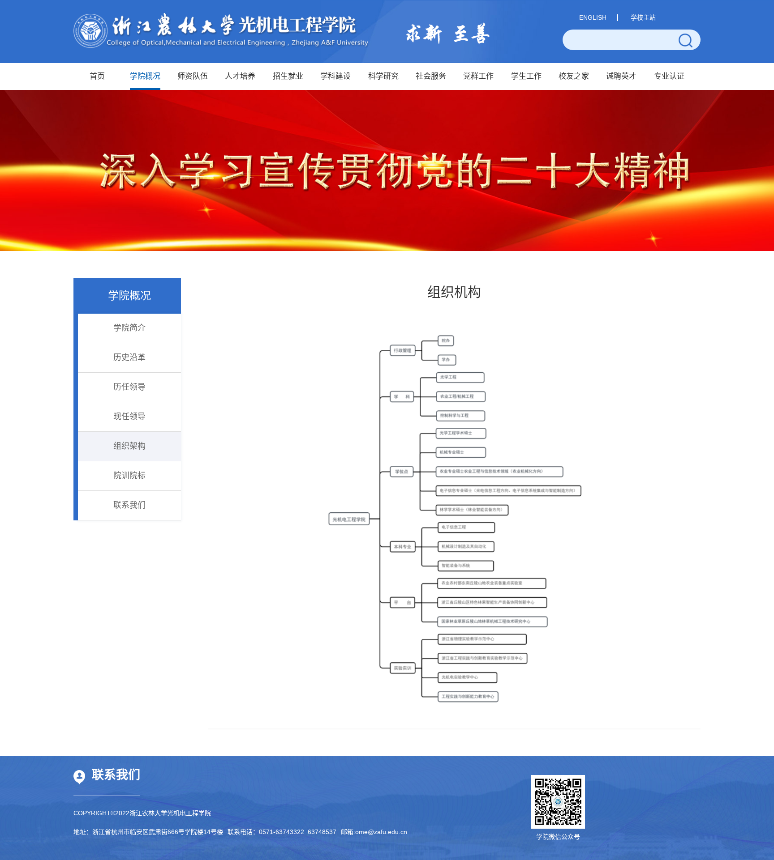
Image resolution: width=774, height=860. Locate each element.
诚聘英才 (621, 76)
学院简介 (129, 328)
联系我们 (129, 505)
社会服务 (431, 76)
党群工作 (478, 76)
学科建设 (335, 76)
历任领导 (129, 387)
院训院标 (129, 475)
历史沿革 (129, 357)
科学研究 (383, 76)
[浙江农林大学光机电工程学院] (220, 30)
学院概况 (145, 76)
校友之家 (574, 76)
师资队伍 (192, 76)
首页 (97, 76)
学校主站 (643, 17)
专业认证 (669, 76)
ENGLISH (592, 17)
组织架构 (129, 446)
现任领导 (129, 416)
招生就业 (288, 76)
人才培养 (240, 76)
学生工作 (526, 76)
